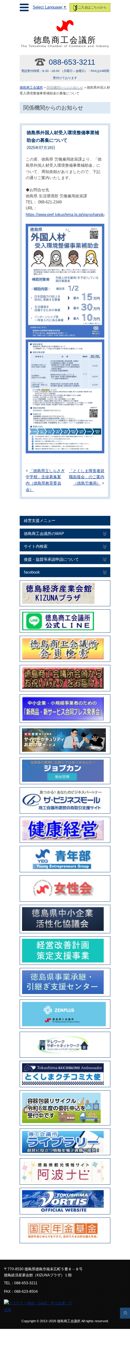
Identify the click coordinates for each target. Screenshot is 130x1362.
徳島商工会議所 (65, 42)
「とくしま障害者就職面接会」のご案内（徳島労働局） (86, 477)
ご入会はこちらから (92, 7)
